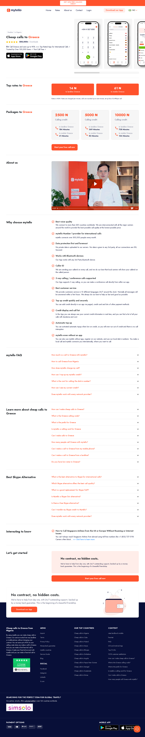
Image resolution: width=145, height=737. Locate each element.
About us (68, 10)
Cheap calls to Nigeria (81, 633)
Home (49, 10)
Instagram (43, 673)
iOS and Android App (115, 646)
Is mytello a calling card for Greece (66, 429)
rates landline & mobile (115, 633)
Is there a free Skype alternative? (65, 503)
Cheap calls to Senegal (81, 667)
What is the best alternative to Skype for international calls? (77, 477)
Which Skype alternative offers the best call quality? (73, 483)
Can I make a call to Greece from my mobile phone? (73, 449)
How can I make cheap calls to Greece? (68, 409)
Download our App (114, 10)
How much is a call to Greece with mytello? (69, 355)
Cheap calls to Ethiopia (81, 650)
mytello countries (45, 650)
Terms (42, 637)
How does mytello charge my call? (66, 368)
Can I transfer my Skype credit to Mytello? (69, 510)
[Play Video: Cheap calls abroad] (95, 183)
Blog (41, 658)
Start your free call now (64, 147)
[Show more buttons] (136, 208)
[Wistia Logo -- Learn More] (132, 208)
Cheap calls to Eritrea (81, 675)
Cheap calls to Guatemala (82, 671)
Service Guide (45, 654)
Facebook (43, 669)
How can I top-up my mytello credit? (67, 375)
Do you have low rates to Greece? (66, 462)
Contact (79, 10)
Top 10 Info (112, 650)
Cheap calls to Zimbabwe (82, 654)
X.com (42, 681)
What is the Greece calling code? (66, 416)
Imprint (42, 633)
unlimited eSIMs (30, 701)
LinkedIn (43, 677)
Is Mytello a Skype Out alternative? (66, 496)
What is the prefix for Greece (64, 422)
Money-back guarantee (47, 646)
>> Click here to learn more (84, 539)
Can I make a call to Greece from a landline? (70, 455)
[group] (88, 44)
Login (89, 10)
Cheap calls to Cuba (80, 637)
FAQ (109, 642)
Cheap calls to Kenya (81, 646)
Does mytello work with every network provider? (72, 394)
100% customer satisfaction (117, 654)
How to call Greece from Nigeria (65, 361)
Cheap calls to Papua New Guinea (85, 662)
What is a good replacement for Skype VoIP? (70, 490)
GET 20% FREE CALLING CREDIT (73, 3)
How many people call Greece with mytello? (70, 442)
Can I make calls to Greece (63, 436)
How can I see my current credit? (65, 388)
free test (110, 637)
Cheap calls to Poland (81, 642)
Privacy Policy (44, 642)
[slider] (93, 208)
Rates (57, 10)
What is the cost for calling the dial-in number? (71, 381)
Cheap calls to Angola (81, 658)
